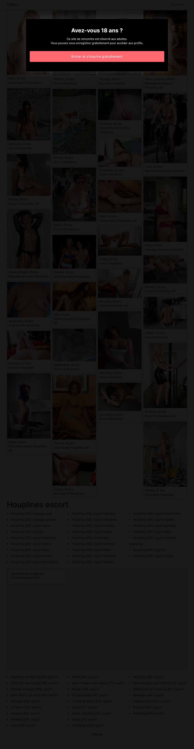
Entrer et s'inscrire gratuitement (97, 56)
